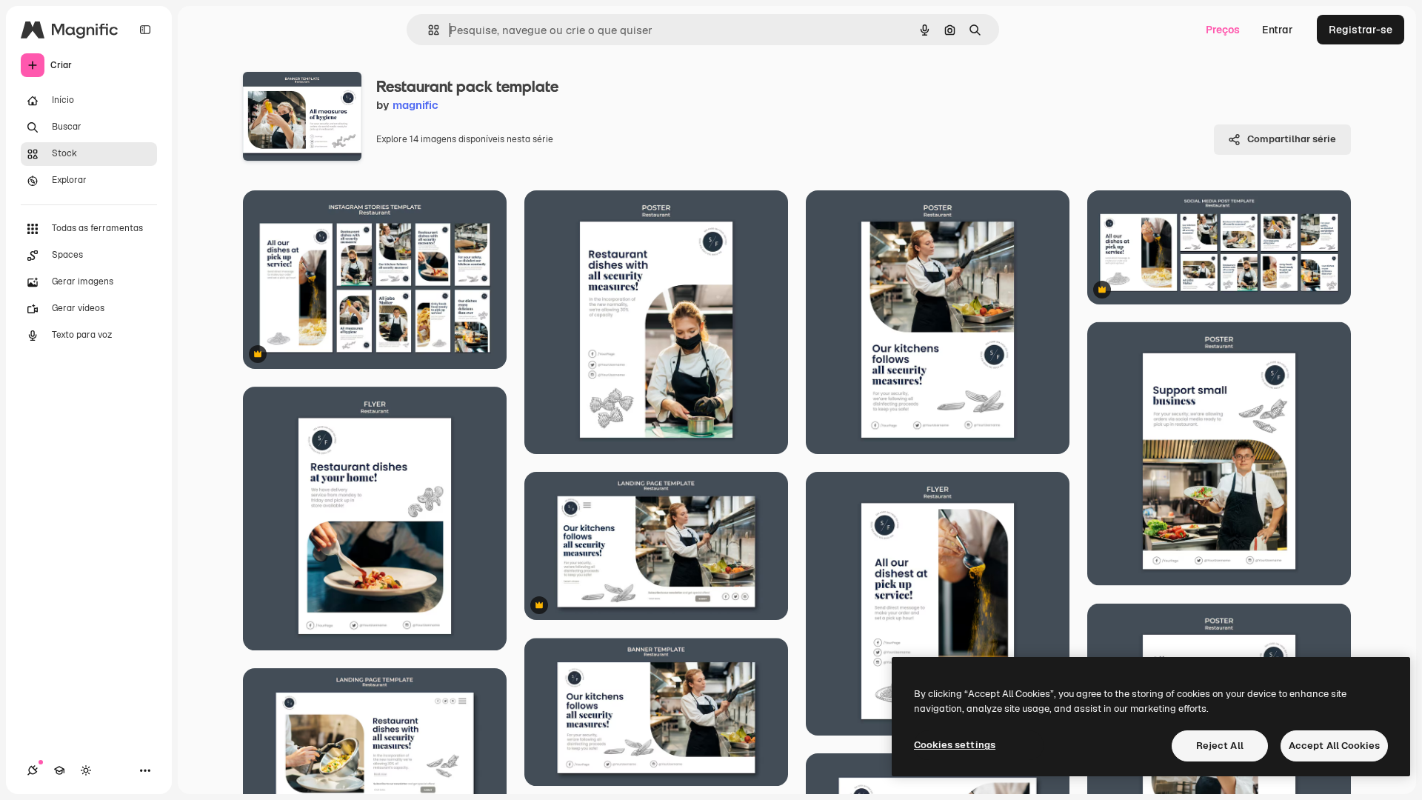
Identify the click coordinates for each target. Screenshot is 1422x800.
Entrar (1277, 29)
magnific (415, 105)
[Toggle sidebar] (145, 29)
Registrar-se (1360, 29)
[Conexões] (32, 770)
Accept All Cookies (1334, 745)
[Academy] (59, 770)
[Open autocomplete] (427, 30)
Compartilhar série (1291, 139)
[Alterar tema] (86, 770)
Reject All (1220, 745)
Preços (1223, 29)
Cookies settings (954, 745)
